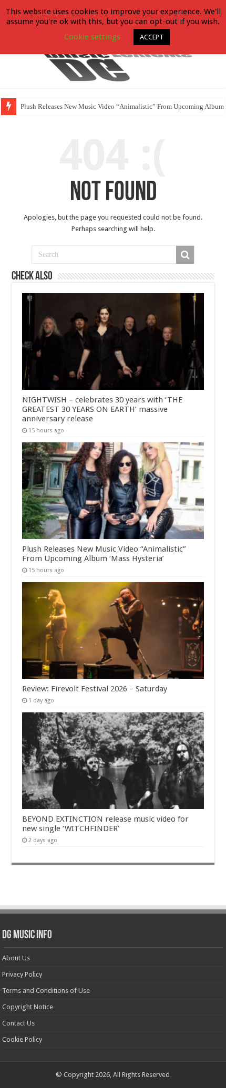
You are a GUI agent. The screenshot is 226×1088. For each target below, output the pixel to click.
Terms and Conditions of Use (46, 990)
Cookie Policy (22, 1039)
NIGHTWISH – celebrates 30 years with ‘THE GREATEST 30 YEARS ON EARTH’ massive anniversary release (102, 409)
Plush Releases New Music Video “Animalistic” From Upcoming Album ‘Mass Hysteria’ (104, 553)
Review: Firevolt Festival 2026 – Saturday (94, 688)
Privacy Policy (22, 974)
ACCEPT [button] (151, 37)
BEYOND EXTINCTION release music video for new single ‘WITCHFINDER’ (105, 823)
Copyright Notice (27, 1007)
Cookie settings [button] (92, 37)
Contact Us (18, 1023)
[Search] (185, 255)
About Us (16, 958)
